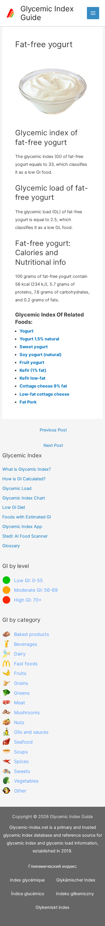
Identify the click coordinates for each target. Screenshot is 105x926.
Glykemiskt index (52, 907)
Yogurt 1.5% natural (39, 339)
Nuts (19, 722)
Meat (19, 702)
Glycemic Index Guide (47, 13)
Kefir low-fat (33, 378)
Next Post (53, 445)
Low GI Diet (13, 507)
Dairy (20, 654)
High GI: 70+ (28, 600)
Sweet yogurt (34, 346)
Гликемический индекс (52, 866)
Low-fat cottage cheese (44, 394)
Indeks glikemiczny (75, 893)
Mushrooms (27, 712)
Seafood (23, 742)
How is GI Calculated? (24, 478)
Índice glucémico (27, 893)
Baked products (31, 634)
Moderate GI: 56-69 (36, 590)
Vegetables (26, 781)
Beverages (25, 644)
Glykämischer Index (75, 880)
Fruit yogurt (32, 362)
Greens (21, 693)
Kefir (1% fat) (33, 370)
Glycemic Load (17, 488)
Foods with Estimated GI (26, 517)
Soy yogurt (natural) (41, 354)
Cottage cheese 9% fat (43, 386)
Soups (21, 752)
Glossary (11, 545)
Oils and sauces (31, 732)
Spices (21, 761)
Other (20, 791)
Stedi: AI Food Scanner (25, 536)
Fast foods (26, 663)
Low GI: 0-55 (28, 580)
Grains (21, 683)
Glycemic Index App (22, 526)
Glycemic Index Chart (23, 498)
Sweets (22, 771)
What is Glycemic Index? (26, 469)
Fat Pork (28, 402)
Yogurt (27, 331)
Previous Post (53, 430)
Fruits (20, 673)
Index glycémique (27, 880)
